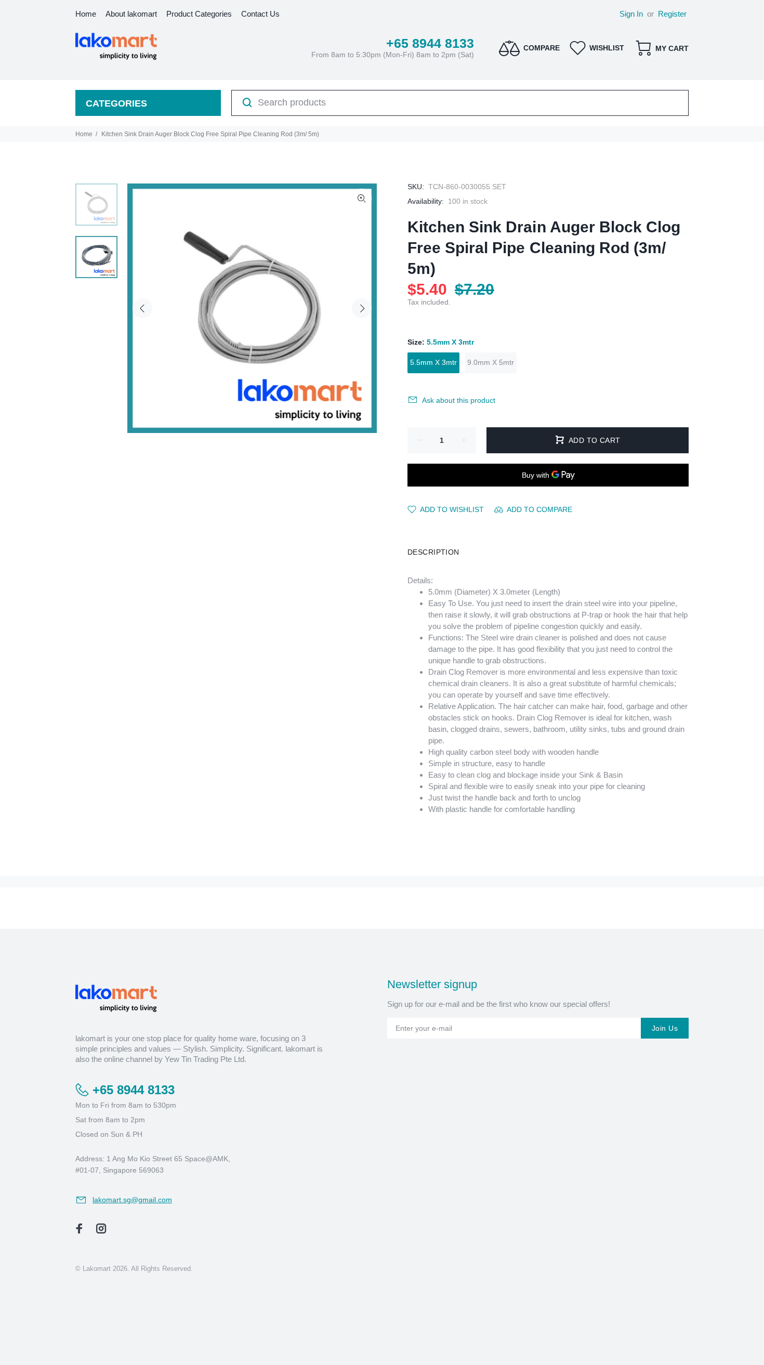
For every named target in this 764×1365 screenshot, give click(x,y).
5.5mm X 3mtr (433, 362)
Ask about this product (458, 400)
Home (84, 134)
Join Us (665, 1028)
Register (672, 13)
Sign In (631, 13)
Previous (142, 308)
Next (362, 308)
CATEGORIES (116, 103)
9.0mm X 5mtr (490, 362)
